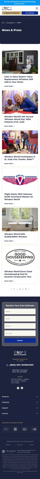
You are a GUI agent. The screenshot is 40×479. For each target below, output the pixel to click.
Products (5, 397)
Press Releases (10, 22)
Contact (5, 413)
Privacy (31, 444)
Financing (19, 444)
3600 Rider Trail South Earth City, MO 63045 (20, 371)
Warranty (8, 444)
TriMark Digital (26, 452)
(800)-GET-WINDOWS (21, 365)
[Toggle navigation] (37, 8)
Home (2, 23)
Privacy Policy (28, 471)
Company (5, 402)
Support (5, 408)
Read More (8, 86)
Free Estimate (30, 13)
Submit (20, 340)
